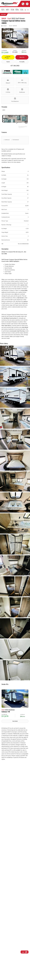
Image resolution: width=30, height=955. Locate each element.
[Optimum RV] (10, 4)
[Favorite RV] (25, 31)
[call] (23, 4)
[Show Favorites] (27, 10)
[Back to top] (3, 952)
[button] (3, 699)
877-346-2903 (15, 66)
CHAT (23, 952)
